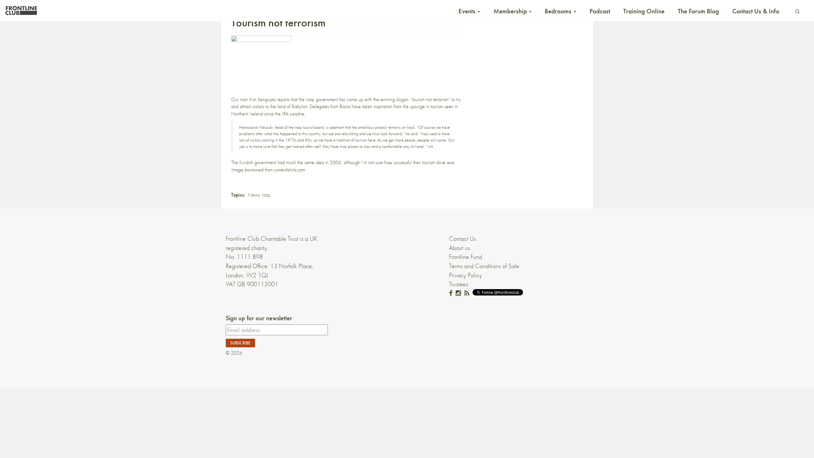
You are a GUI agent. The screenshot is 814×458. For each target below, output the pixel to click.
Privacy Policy (465, 275)
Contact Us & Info (755, 11)
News (253, 194)
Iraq (266, 194)
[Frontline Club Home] (21, 8)
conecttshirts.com (289, 169)
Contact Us (462, 238)
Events (468, 11)
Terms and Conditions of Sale (484, 266)
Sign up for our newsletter (259, 318)
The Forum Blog (698, 11)
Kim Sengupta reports (269, 99)
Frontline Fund (465, 257)
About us (459, 248)
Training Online (644, 11)
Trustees (458, 284)
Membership (510, 11)
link (430, 146)
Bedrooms (559, 11)
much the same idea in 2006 (313, 162)
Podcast (600, 11)
